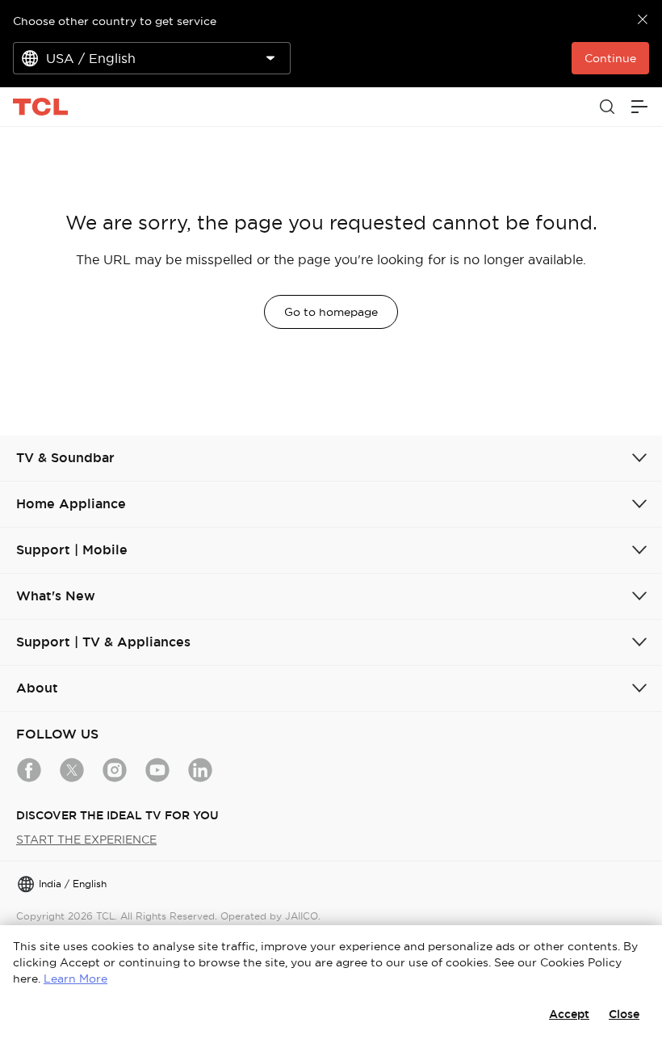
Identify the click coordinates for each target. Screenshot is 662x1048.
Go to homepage (331, 312)
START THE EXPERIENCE (86, 839)
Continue (610, 58)
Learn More (75, 978)
